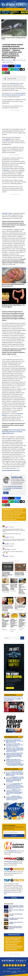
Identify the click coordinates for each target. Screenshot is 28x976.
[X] (10, 965)
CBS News (6, 170)
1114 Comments (8, 62)
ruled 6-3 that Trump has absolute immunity (14, 94)
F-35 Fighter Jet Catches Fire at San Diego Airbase (16, 919)
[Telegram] (18, 965)
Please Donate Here (14, 934)
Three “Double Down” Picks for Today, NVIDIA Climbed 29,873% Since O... (16, 907)
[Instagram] (21, 965)
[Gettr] (7, 965)
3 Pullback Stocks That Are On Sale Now (16, 923)
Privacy (19, 971)
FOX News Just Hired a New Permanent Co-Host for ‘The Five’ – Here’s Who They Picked (15, 745)
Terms (23, 971)
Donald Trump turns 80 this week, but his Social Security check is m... (15, 927)
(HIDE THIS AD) (16, 110)
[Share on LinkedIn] (18, 69)
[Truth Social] (4, 965)
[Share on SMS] (3, 72)
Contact (14, 971)
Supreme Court (14, 83)
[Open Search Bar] (22, 9)
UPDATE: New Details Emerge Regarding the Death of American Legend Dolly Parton (14, 741)
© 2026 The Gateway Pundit (14, 968)
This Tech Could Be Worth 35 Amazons (15, 914)
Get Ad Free (14, 972)
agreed (8, 139)
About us (9, 971)
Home (4, 971)
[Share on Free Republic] (21, 69)
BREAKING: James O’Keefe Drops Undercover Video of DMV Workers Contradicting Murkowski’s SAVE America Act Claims (15, 749)
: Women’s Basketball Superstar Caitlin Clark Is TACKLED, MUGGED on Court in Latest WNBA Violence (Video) (15, 773)
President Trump (7, 213)
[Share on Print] (8, 72)
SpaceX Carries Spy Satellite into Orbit (16, 910)
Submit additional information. (11, 470)
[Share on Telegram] (15, 69)
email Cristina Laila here (15, 486)
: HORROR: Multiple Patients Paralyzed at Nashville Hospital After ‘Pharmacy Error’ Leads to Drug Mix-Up (14, 798)
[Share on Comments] (23, 69)
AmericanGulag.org (12, 861)
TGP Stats (14, 897)
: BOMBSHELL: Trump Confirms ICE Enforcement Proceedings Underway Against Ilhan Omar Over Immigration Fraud (14, 792)
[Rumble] (16, 965)
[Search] (22, 638)
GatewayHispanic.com (13, 851)
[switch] (26, 9)
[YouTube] (24, 965)
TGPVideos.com (11, 871)
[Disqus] (14, 541)
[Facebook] (13, 965)
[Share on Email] (6, 72)
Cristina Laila (16, 477)
